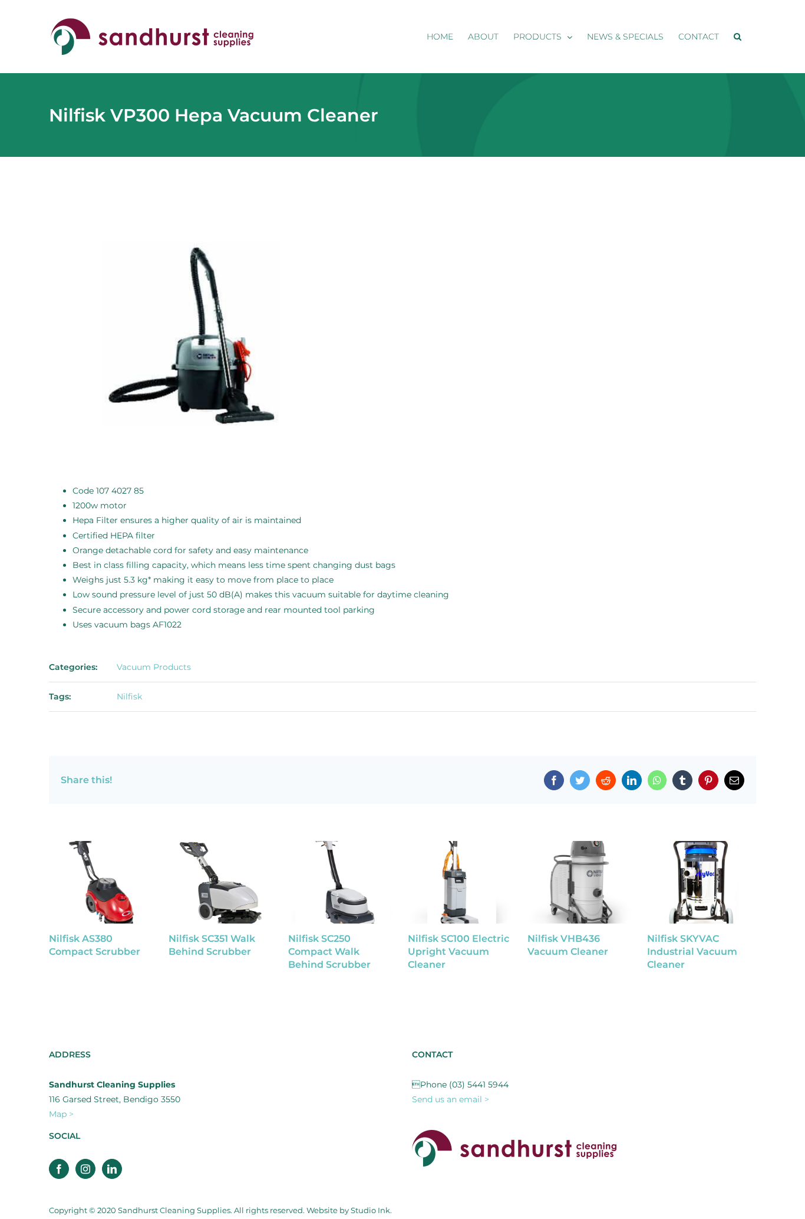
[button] (737, 36)
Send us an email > (450, 1099)
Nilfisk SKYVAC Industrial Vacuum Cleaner (692, 951)
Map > (61, 1114)
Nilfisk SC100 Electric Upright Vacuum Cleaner (458, 951)
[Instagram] (85, 1169)
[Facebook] (59, 1169)
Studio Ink (370, 1210)
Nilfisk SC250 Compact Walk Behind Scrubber (329, 951)
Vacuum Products (154, 667)
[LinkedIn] (112, 1169)
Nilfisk (129, 696)
